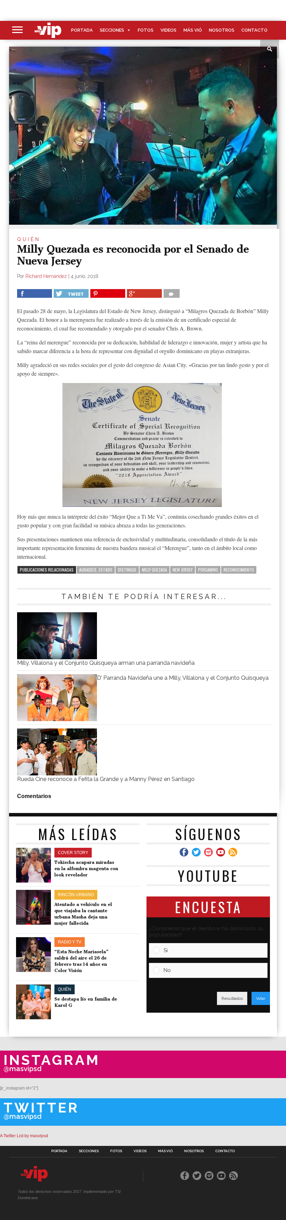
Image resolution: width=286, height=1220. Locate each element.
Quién (28, 239)
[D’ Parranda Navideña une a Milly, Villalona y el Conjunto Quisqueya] (57, 719)
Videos (168, 30)
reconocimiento (239, 570)
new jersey (183, 570)
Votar (260, 998)
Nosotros (221, 30)
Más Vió (192, 30)
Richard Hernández (46, 276)
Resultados (232, 998)
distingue (127, 570)
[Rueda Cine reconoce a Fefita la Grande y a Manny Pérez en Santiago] (57, 773)
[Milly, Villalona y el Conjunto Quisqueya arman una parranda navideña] (57, 657)
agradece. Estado (95, 570)
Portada (82, 30)
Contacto (254, 30)
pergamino (208, 570)
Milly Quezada (154, 570)
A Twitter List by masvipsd (24, 1135)
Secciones (112, 30)
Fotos (145, 30)
